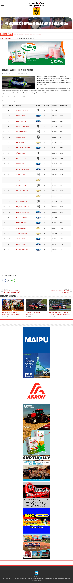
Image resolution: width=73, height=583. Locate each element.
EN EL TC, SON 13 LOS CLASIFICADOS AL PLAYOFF (11, 313)
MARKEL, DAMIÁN (21, 244)
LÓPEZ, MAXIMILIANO (22, 249)
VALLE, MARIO (20, 180)
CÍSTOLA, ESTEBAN (21, 217)
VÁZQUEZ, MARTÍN (21, 132)
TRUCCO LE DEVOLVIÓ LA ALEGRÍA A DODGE (34, 313)
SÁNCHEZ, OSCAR (21, 153)
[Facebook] (34, 576)
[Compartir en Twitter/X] (8, 280)
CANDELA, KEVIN (20, 115)
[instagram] (38, 576)
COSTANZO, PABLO (21, 196)
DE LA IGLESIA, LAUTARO (23, 148)
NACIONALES (8, 38)
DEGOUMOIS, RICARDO (22, 212)
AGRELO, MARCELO (21, 201)
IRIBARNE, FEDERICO (22, 110)
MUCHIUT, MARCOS (21, 223)
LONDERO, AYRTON (21, 121)
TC (14, 38)
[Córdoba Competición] (36, 4)
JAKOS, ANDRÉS (20, 137)
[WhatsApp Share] (13, 280)
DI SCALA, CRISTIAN (21, 158)
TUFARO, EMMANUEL (22, 233)
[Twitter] (36, 576)
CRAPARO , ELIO (20, 239)
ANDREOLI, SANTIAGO (22, 126)
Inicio (1, 38)
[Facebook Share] (4, 280)
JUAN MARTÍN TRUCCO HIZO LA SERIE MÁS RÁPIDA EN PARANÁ (59, 313)
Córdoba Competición (9, 73)
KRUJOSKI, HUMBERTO (22, 206)
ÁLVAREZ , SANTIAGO (22, 174)
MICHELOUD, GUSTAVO (22, 169)
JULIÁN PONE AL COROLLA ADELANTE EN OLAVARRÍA (12, 291)
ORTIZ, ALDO (20, 142)
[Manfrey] (36, 53)
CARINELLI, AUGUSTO (22, 190)
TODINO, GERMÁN (21, 164)
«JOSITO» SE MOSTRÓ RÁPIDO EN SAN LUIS (59, 291)
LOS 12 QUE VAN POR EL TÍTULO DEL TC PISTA (27, 34)
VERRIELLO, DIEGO (21, 185)
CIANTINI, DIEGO (21, 228)
